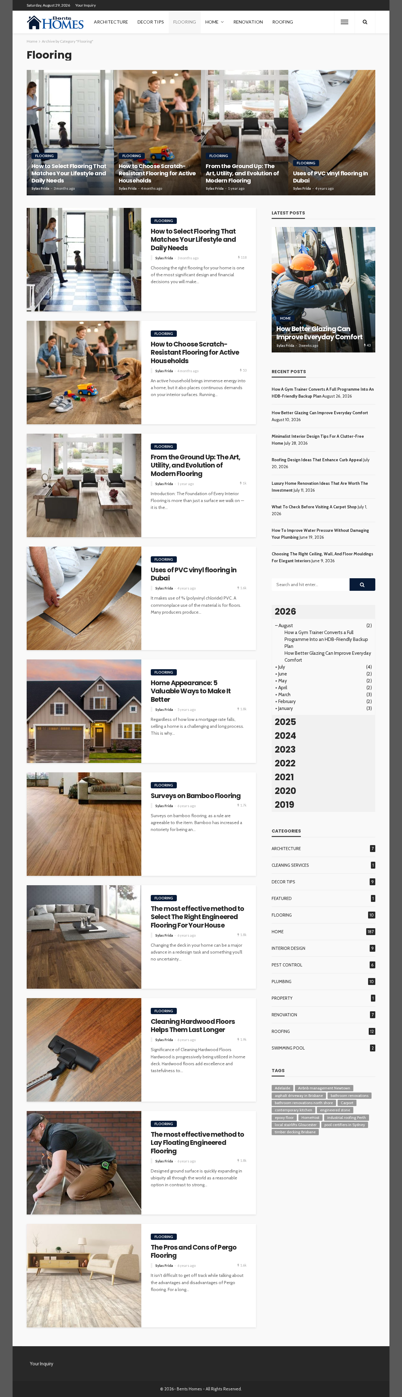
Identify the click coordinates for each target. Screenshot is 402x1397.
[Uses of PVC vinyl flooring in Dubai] (332, 132)
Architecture (111, 21)
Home (212, 21)
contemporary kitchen (293, 1110)
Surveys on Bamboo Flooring (196, 796)
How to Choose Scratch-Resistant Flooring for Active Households (157, 173)
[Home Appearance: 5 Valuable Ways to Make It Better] (84, 711)
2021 (284, 777)
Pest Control (287, 964)
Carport (347, 1102)
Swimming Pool (288, 1047)
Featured (282, 898)
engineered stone (335, 1110)
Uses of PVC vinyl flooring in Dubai (330, 177)
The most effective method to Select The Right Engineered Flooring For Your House (197, 917)
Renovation (248, 21)
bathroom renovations (349, 1095)
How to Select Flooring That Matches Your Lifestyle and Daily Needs (68, 173)
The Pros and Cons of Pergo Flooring (193, 1251)
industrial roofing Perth (346, 1117)
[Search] (365, 22)
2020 (285, 791)
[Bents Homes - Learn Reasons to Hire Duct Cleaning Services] (56, 22)
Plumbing (281, 981)
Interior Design (288, 948)
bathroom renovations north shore (304, 1102)
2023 (285, 749)
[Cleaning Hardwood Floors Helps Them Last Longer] (84, 1050)
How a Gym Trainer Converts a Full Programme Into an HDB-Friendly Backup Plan (326, 639)
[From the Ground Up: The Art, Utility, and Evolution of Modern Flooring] (244, 132)
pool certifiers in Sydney (344, 1124)
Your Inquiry (85, 5)
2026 (285, 612)
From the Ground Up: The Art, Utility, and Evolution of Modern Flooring (242, 173)
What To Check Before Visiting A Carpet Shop (314, 506)
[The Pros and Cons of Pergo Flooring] (84, 1275)
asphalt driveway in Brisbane (299, 1095)
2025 (285, 722)
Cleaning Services (290, 865)
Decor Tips (151, 21)
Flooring (184, 21)
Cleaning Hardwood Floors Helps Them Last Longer (193, 1026)
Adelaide (282, 1088)
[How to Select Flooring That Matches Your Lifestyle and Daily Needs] (70, 132)
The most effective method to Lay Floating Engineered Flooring (197, 1142)
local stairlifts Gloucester (296, 1124)
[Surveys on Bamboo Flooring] (84, 824)
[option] (323, 289)
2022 (285, 763)
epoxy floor (284, 1117)
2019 (284, 805)
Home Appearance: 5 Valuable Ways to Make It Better (191, 691)
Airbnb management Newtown (324, 1088)
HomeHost (310, 1117)
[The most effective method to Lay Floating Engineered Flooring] (84, 1162)
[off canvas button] (344, 22)
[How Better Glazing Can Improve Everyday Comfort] (323, 289)
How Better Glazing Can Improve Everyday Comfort (319, 333)
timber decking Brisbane (295, 1132)
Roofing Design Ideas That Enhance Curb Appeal (317, 459)
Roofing (282, 21)
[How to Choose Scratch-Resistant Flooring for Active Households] (157, 132)
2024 (285, 736)
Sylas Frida (40, 188)
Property (282, 998)
